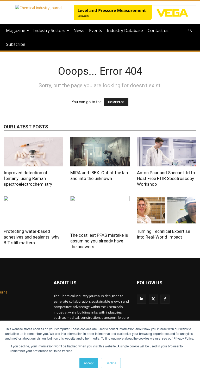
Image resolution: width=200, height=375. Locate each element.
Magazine (15, 30)
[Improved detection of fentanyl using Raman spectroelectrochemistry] (33, 151)
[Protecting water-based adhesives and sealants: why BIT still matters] (33, 210)
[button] (190, 30)
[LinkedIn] (141, 299)
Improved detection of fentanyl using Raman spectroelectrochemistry (28, 178)
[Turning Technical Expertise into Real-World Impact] (166, 210)
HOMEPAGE (116, 102)
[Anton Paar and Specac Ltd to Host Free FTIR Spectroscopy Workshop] (166, 151)
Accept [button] (88, 363)
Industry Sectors (49, 30)
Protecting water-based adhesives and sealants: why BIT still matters (31, 237)
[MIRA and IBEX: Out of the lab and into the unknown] (100, 151)
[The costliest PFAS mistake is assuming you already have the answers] (100, 212)
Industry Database (125, 30)
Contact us (158, 30)
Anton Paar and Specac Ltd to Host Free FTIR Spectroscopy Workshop (166, 178)
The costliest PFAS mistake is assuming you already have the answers (99, 241)
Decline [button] (110, 363)
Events (95, 30)
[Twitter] (153, 299)
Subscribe (15, 44)
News (78, 30)
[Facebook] (165, 299)
